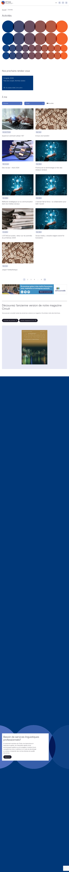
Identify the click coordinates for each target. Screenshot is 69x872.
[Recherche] (59, 2)
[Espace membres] (63, 2)
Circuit (27, 103)
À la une (5, 103)
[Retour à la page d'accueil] (7, 2)
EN (56, 2)
